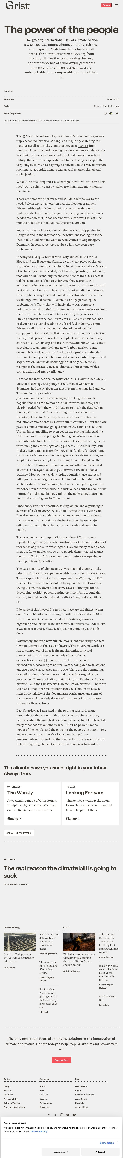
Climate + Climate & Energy (106, 106)
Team (42, 1090)
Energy (7, 1086)
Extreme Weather (12, 1103)
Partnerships (45, 1103)
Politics (24, 884)
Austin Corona (106, 957)
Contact (43, 1094)
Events (78, 1090)
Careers (43, 1099)
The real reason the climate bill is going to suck (60, 871)
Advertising (81, 1099)
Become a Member (84, 1094)
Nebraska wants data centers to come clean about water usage (48, 941)
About (42, 1086)
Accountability (11, 1099)
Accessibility (81, 1107)
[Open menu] (116, 5)
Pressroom (44, 1107)
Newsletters (81, 1086)
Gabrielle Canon (71, 971)
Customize (59, 1152)
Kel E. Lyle (104, 1005)
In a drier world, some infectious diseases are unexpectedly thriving (108, 972)
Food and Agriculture (14, 1107)
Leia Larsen (9, 967)
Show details (107, 1143)
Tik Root (43, 1012)
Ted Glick (8, 90)
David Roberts (11, 884)
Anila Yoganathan (48, 953)
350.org (83, 145)
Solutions (8, 1094)
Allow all (100, 1152)
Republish (80, 1103)
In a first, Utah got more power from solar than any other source (19, 958)
